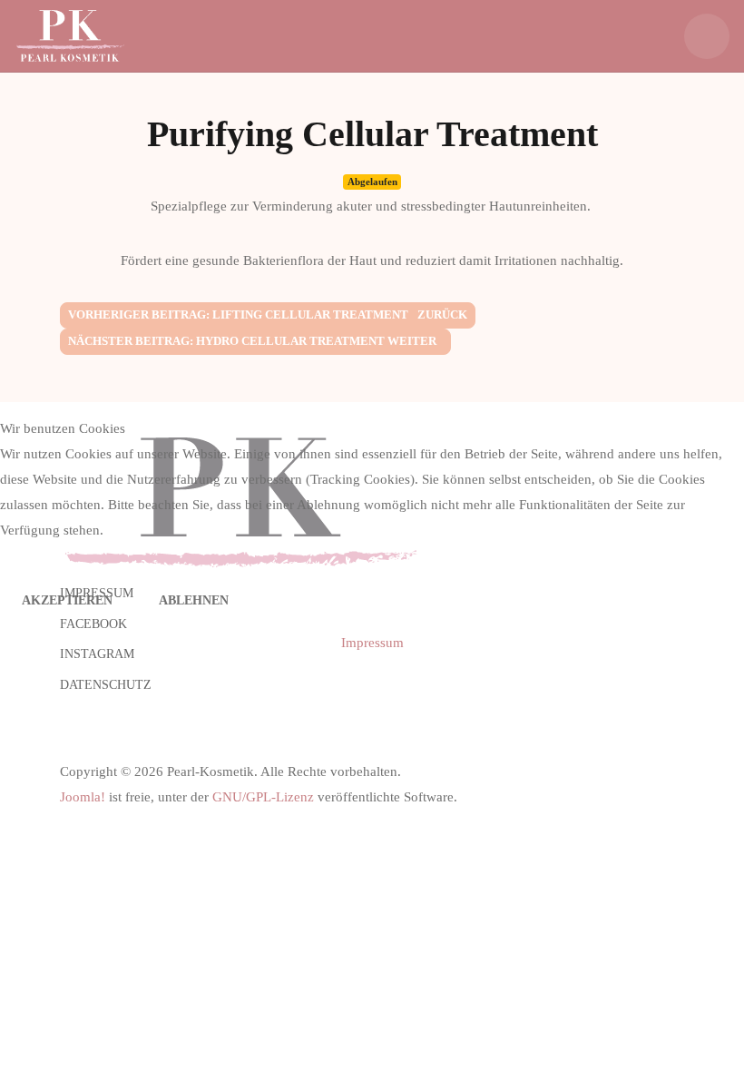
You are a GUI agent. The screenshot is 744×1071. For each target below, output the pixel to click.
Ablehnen (194, 600)
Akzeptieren (67, 600)
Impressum (372, 642)
